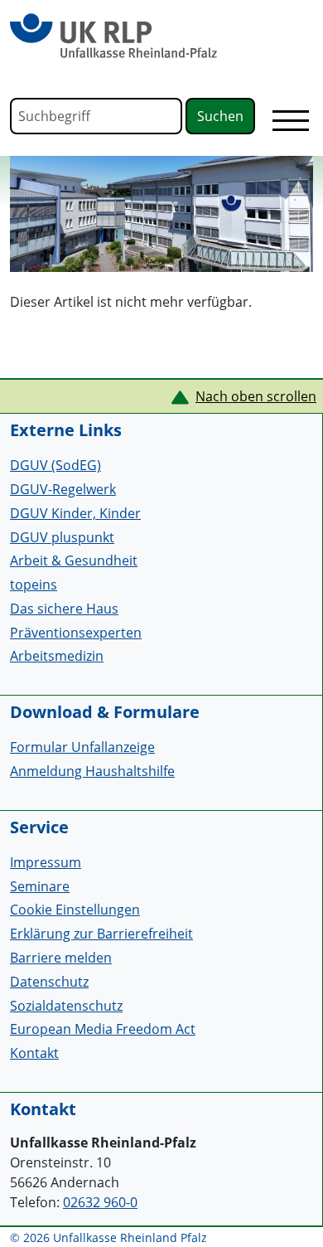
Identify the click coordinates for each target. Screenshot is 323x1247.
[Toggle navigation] (290, 120)
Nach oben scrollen (255, 396)
